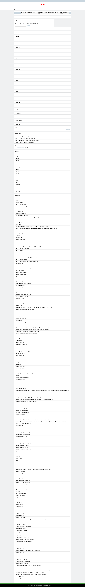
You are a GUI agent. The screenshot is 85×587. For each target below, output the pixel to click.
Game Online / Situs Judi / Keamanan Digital (22, 248)
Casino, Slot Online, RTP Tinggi (20, 211)
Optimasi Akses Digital (19, 357)
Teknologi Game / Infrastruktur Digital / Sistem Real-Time (24, 543)
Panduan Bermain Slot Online (20, 381)
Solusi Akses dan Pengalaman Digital (21, 489)
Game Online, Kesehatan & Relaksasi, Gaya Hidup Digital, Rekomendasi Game (27, 257)
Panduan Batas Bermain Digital (20, 379)
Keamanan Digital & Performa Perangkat (21, 316)
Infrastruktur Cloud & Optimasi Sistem (21, 287)
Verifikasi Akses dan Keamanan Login (21, 581)
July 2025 (17, 175)
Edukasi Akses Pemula (19, 224)
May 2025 (17, 178)
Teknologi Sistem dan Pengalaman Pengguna (22, 556)
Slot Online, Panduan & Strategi (20, 478)
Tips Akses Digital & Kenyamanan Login (21, 567)
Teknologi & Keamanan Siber (20, 515)
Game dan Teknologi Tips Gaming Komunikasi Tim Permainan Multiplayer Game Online (28, 246)
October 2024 (18, 191)
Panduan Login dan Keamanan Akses (21, 388)
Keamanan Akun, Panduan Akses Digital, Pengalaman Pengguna (25, 309)
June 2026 (17, 154)
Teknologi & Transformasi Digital (20, 524)
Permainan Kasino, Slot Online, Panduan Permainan (23, 432)
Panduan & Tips (18, 362)
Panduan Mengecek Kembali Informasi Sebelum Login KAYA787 (29, 12)
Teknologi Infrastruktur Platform (20, 548)
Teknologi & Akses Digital (19, 502)
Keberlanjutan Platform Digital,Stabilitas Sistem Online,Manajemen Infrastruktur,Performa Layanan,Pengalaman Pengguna (33, 327)
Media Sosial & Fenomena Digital (20, 353)
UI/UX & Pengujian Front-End (20, 576)
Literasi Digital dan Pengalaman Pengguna (22, 344)
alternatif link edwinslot (19, 202)
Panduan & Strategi (18, 360)
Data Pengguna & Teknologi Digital (21, 213)
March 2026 (17, 160)
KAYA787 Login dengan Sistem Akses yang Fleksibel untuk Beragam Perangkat (54, 12)
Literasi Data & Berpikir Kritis (20, 342)
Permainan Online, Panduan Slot (20, 438)
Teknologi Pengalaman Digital (20, 552)
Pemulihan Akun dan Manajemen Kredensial (22, 412)
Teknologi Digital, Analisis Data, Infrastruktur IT (23, 537)
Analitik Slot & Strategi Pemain (20, 209)
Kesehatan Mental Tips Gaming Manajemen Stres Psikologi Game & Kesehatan (27, 331)
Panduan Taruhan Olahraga (19, 403)
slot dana (17, 98)
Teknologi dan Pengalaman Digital (21, 528)
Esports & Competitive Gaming (20, 239)
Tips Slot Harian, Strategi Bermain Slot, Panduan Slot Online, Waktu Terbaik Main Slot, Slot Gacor (30, 572)
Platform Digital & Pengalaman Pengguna (22, 447)
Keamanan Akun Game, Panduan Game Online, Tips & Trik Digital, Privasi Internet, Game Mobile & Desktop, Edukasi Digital (34, 307)
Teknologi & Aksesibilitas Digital (20, 504)
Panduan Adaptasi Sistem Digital (20, 366)
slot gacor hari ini (18, 113)
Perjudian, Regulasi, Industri (20, 425)
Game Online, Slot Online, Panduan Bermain (22, 259)
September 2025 (18, 171)
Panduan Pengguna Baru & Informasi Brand (22, 395)
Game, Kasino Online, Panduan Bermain (21, 265)
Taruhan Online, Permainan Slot (20, 500)
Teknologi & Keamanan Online (20, 513)
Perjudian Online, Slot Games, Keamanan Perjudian (23, 423)
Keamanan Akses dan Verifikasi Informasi (22, 303)
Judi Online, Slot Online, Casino (20, 290)
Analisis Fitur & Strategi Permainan (21, 204)
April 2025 (17, 180)
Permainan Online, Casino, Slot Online (21, 436)
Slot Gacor (17, 65)
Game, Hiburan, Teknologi (19, 263)
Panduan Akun (18, 375)
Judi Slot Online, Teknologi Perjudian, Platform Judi (23, 294)
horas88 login (18, 279)
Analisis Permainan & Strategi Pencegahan (22, 206)
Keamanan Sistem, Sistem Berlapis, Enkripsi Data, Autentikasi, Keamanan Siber (27, 325)
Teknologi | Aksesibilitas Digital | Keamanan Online (23, 526)
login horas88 (18, 349)
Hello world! (26, 147)
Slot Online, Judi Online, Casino (20, 471)
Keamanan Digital (18, 311)
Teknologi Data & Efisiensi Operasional (21, 530)
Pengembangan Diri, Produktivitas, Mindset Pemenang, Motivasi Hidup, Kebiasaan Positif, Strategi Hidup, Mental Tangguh (33, 419)
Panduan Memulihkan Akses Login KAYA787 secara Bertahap (25, 142)
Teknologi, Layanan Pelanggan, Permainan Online (23, 561)
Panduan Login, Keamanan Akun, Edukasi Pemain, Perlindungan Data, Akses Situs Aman (29, 392)
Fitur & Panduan (18, 241)
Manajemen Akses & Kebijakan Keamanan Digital (23, 351)
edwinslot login (18, 235)
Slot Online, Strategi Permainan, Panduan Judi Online (23, 486)
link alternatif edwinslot (19, 338)
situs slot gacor (18, 47)
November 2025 (18, 167)
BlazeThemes (48, 585)
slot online (17, 467)
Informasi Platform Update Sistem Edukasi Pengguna (23, 283)
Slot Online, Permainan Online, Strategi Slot (22, 484)
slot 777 (17, 76)
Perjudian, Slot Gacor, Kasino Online (21, 427)
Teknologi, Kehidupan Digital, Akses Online (22, 559)
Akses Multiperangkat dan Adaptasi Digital (22, 198)
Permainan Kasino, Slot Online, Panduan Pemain (23, 430)
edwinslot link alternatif (19, 233)
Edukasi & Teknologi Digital (20, 222)
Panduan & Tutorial (18, 364)
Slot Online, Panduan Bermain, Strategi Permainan (23, 482)
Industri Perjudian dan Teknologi (20, 281)
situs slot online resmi (19, 460)
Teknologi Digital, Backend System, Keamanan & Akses (24, 541)
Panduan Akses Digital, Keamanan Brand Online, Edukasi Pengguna (25, 373)
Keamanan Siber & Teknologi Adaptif (21, 322)
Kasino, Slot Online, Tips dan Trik (20, 298)
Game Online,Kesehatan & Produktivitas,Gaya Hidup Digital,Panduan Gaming (27, 261)
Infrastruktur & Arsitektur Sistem (20, 285)
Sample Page (41, 9)
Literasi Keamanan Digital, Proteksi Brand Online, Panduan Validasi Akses (26, 346)
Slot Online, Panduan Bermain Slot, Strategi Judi (23, 480)
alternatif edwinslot (18, 200)
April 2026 (17, 158)
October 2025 (18, 169)
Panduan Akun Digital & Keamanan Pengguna (22, 377)
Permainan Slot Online (19, 441)
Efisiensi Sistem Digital (19, 237)
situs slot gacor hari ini (19, 120)
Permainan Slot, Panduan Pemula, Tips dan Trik (22, 445)
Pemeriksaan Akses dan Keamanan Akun (22, 410)
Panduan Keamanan (18, 384)
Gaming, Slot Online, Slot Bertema (21, 274)
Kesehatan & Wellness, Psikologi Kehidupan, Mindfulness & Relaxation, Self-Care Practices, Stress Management (32, 329)
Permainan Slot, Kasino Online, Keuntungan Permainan (24, 443)
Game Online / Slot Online (19, 250)
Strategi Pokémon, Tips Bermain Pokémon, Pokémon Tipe (24, 497)
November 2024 (18, 189)
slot (16, 58)
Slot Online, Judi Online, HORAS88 (21, 473)
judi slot (17, 292)
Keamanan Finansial (19, 320)
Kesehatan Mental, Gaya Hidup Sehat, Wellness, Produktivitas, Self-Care (26, 333)
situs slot (17, 80)
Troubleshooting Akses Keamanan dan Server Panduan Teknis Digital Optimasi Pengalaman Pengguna (31, 574)
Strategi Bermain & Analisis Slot (20, 495)
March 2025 (17, 182)
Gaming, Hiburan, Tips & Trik (20, 270)
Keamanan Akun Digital (19, 305)
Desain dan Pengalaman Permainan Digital (22, 215)
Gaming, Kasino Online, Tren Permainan (21, 272)
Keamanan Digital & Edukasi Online (21, 314)
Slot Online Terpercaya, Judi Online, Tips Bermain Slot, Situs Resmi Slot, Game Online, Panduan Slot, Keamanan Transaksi (33, 469)
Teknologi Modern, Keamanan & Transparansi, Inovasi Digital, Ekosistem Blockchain (28, 550)
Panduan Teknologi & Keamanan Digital (21, 406)
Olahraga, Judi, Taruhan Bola (20, 355)
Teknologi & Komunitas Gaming (20, 517)
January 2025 (18, 186)
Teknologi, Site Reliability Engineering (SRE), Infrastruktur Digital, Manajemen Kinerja (28, 565)
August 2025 (17, 173)
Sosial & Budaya (18, 491)
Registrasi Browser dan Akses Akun (21, 451)
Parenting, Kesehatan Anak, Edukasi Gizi (21, 408)
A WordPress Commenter (19, 147)
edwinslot (17, 230)
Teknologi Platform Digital (19, 554)
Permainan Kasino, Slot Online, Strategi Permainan (23, 434)
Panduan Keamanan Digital (20, 386)
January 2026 (18, 164)
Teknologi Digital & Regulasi (20, 535)
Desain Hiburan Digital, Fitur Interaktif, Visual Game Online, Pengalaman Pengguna (28, 217)
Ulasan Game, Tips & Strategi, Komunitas (22, 578)
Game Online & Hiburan (19, 252)
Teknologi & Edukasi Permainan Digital (21, 508)
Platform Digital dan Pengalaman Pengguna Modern (23, 449)
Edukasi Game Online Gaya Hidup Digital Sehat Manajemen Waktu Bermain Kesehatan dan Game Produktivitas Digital (33, 226)
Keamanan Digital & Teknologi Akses (21, 318)
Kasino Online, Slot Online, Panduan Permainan (22, 296)
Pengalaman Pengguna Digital (20, 416)
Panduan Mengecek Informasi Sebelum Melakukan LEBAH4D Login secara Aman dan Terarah (29, 136)
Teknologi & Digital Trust (19, 506)
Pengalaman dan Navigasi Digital (20, 414)
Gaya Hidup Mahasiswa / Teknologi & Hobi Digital (23, 276)
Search (16, 127)
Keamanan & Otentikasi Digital (20, 300)
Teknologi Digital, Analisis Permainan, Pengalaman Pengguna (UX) (25, 539)
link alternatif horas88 (19, 340)
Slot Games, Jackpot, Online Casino (21, 465)
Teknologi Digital (18, 532)
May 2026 (17, 156)
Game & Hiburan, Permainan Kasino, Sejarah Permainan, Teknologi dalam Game (27, 244)
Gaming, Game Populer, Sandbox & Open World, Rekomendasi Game (26, 268)
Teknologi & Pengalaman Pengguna (21, 521)
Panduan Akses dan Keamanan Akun (21, 368)
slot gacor (17, 43)
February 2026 (18, 162)
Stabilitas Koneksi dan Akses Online (21, 493)
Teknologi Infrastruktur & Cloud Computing (22, 546)
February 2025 (18, 184)
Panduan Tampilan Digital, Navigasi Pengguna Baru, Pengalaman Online (26, 401)
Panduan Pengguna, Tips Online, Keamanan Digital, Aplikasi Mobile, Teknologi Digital (28, 397)
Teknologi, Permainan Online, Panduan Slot (22, 563)
